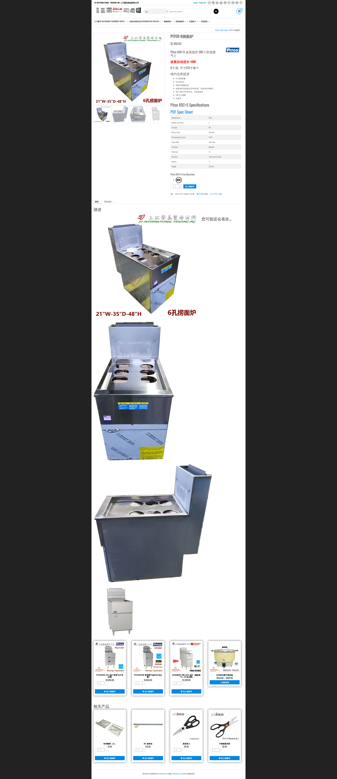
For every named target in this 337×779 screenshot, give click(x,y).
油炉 (220, 193)
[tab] (97, 201)
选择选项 (225, 682)
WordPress (162, 773)
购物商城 (167, 21)
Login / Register (199, 2)
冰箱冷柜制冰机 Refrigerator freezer (144, 21)
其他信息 (107, 201)
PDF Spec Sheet (181, 112)
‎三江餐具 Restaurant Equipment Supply (109, 21)
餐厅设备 (224, 30)
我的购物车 (180, 21)
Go (216, 11)
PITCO (216, 193)
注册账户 (192, 21)
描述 (97, 201)
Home (217, 30)
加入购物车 (189, 186)
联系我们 (204, 21)
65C (211, 193)
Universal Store (178, 773)
